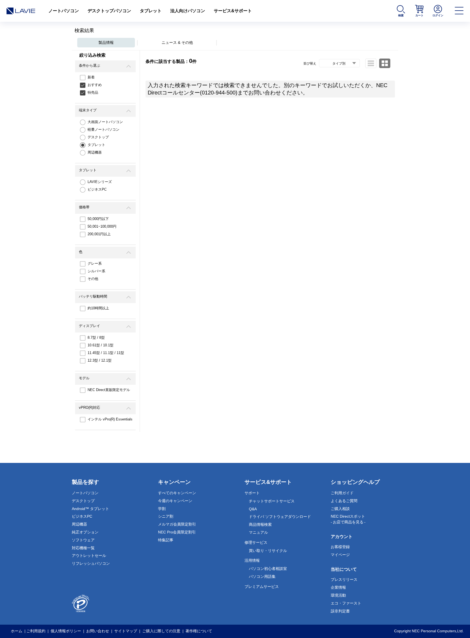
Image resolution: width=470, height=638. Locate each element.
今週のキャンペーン (175, 501)
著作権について (198, 631)
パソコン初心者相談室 (268, 568)
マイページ (340, 554)
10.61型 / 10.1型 (100, 345)
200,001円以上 (99, 234)
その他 (93, 279)
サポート (252, 493)
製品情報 (106, 42)
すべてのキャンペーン (177, 493)
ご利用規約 (35, 631)
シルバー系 (96, 271)
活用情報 (252, 560)
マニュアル (258, 532)
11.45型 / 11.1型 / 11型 (106, 353)
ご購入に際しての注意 (161, 631)
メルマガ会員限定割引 (177, 524)
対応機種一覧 (83, 548)
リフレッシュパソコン (91, 563)
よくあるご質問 (344, 501)
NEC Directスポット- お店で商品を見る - (348, 519)
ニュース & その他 (177, 42)
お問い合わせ (97, 631)
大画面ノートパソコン (105, 122)
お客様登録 (340, 547)
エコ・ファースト (346, 603)
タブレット (151, 10)
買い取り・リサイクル (268, 550)
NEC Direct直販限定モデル (109, 390)
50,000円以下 (98, 219)
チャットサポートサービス (272, 501)
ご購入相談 (340, 508)
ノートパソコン (63, 10)
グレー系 (95, 263)
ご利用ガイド (342, 493)
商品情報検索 (260, 524)
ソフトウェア (83, 540)
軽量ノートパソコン (103, 129)
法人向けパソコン (187, 10)
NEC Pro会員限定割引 (177, 532)
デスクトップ (98, 137)
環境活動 (338, 595)
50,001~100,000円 (102, 226)
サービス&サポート (233, 10)
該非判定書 (340, 611)
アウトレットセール (89, 555)
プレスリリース (344, 579)
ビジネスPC (97, 189)
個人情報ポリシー (66, 631)
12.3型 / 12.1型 (100, 360)
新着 (91, 77)
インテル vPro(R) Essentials (110, 419)
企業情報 (338, 587)
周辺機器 (95, 152)
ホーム (16, 631)
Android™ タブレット (90, 508)
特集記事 (165, 540)
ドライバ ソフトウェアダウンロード (280, 516)
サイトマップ (125, 631)
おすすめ (95, 85)
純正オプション (85, 532)
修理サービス (256, 542)
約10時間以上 (98, 308)
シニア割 (165, 516)
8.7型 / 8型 (96, 337)
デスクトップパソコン (109, 10)
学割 (162, 508)
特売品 (93, 92)
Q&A (253, 509)
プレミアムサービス (262, 586)
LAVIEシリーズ (100, 182)
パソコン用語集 (262, 576)
